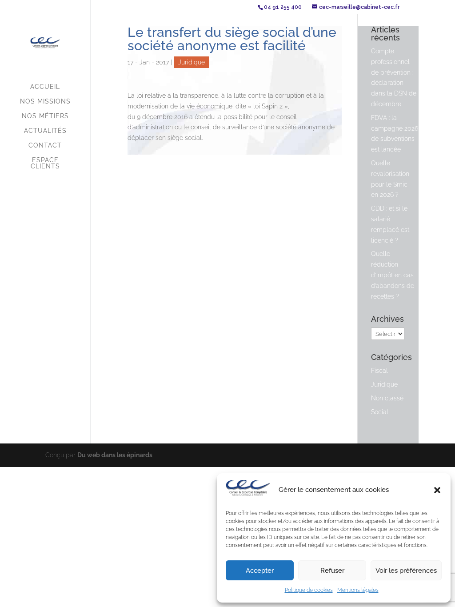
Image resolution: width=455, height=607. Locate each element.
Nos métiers (45, 116)
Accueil (45, 87)
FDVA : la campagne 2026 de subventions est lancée (394, 133)
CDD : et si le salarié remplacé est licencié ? (390, 224)
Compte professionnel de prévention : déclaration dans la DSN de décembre (393, 78)
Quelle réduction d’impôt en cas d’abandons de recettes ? (392, 275)
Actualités (45, 131)
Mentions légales (358, 590)
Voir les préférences (406, 571)
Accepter (260, 571)
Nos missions (45, 101)
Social (379, 411)
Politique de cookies (309, 590)
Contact (45, 145)
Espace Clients (45, 163)
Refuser (332, 571)
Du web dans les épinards (114, 455)
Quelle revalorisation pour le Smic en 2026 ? (390, 179)
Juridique (191, 62)
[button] (437, 490)
